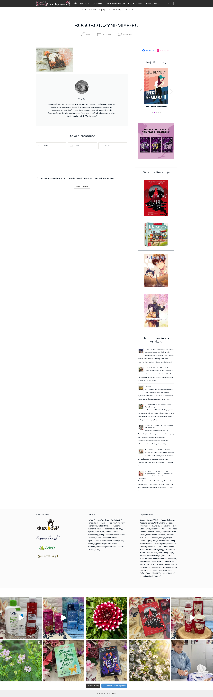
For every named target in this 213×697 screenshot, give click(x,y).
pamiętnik (112, 546)
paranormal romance (95, 529)
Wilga (164, 555)
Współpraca (104, 9)
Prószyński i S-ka (146, 526)
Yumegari (157, 555)
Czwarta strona (163, 540)
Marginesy (159, 549)
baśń (97, 549)
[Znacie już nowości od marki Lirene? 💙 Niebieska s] (64, 618)
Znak (154, 540)
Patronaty (117, 9)
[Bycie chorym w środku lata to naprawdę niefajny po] (21, 661)
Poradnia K (149, 576)
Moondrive (172, 558)
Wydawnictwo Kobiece (163, 523)
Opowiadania (152, 3)
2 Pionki (155, 573)
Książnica (170, 573)
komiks (98, 532)
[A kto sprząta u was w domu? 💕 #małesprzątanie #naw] (192, 661)
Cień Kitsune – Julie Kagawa (156, 368)
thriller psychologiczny (113, 529)
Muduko (154, 561)
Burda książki (145, 561)
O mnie (83, 9)
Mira (146, 570)
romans (98, 520)
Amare (157, 576)
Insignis (169, 537)
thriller (106, 526)
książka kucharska (109, 543)
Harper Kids (155, 529)
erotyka (108, 532)
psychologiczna (94, 546)
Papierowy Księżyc (158, 537)
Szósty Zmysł (145, 573)
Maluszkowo (135, 3)
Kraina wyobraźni (115, 3)
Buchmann (162, 558)
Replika (143, 555)
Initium (167, 564)
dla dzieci (105, 520)
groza (98, 543)
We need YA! (166, 529)
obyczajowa (111, 523)
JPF (169, 570)
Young (173, 540)
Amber (154, 552)
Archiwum (128, 9)
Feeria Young (163, 552)
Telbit (170, 555)
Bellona (150, 555)
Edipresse (150, 564)
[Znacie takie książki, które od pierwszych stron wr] (149, 618)
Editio (142, 549)
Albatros (157, 520)
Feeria (171, 520)
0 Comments (127, 34)
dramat (91, 549)
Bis (150, 570)
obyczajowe (100, 540)
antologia (91, 543)
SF (103, 532)
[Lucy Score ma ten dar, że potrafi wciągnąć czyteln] (64, 661)
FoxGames (150, 549)
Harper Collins (145, 552)
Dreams (168, 567)
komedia (92, 537)
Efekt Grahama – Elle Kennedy (156, 107)
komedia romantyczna (114, 540)
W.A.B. (147, 537)
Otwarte (167, 526)
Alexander (153, 558)
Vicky (88, 34)
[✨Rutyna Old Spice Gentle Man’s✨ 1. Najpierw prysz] (192, 618)
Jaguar (142, 520)
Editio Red (144, 558)
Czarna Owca (145, 529)
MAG (141, 537)
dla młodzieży (115, 520)
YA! (160, 546)
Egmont (165, 520)
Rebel (158, 532)
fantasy (91, 520)
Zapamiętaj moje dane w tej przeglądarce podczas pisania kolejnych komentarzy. (76, 178)
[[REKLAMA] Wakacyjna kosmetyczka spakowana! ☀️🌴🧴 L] (21, 618)
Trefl (142, 543)
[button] (171, 91)
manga (91, 526)
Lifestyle (98, 3)
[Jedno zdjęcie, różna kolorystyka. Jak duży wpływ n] (149, 661)
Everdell (148, 386)
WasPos (154, 567)
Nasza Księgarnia (146, 523)
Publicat (170, 535)
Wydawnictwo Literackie (155, 535)
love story (121, 523)
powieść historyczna (110, 537)
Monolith (151, 532)
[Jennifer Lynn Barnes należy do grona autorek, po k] (106, 661)
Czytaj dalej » (168, 362)
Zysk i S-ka (158, 526)
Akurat (147, 567)
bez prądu (101, 523)
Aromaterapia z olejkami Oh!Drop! (159, 349)
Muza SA (154, 546)
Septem (162, 573)
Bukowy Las (169, 549)
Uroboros (148, 543)
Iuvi (142, 567)
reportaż (91, 540)
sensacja (121, 546)
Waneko (150, 520)
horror (99, 537)
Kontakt (92, 9)
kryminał (91, 532)
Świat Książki (159, 543)
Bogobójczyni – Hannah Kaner (157, 449)
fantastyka (92, 523)
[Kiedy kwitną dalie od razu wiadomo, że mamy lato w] (106, 618)
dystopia (104, 546)
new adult (99, 526)
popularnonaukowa (117, 535)
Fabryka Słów (168, 546)
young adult (104, 535)
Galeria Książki (145, 540)
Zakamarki (159, 564)
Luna (142, 576)
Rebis (161, 561)
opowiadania (115, 526)
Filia (173, 526)
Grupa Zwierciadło (160, 570)
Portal (161, 567)
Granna (174, 564)
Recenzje (85, 3)
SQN (171, 552)
